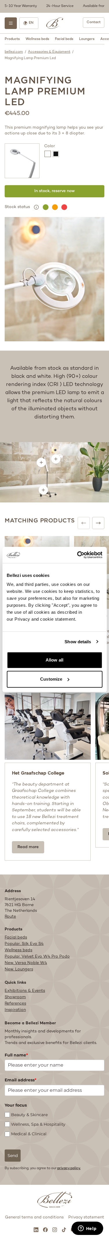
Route (10, 916)
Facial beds (64, 39)
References (15, 1003)
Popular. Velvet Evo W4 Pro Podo (37, 956)
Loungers (86, 39)
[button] (54, 6)
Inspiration (15, 1010)
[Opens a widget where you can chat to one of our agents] (87, 1229)
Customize (51, 679)
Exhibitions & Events (25, 991)
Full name (16, 1055)
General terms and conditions (34, 1217)
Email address (20, 1080)
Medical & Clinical (29, 1134)
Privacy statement (86, 1217)
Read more (28, 847)
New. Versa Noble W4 (26, 963)
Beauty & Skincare (29, 1114)
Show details (78, 641)
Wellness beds (37, 39)
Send (13, 1155)
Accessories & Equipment (49, 52)
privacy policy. (69, 1168)
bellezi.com (14, 52)
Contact (94, 22)
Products (12, 39)
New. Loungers (19, 969)
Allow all (54, 659)
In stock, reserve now (54, 191)
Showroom (15, 997)
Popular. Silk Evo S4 (24, 944)
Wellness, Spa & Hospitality (38, 1124)
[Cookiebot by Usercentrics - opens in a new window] (77, 555)
